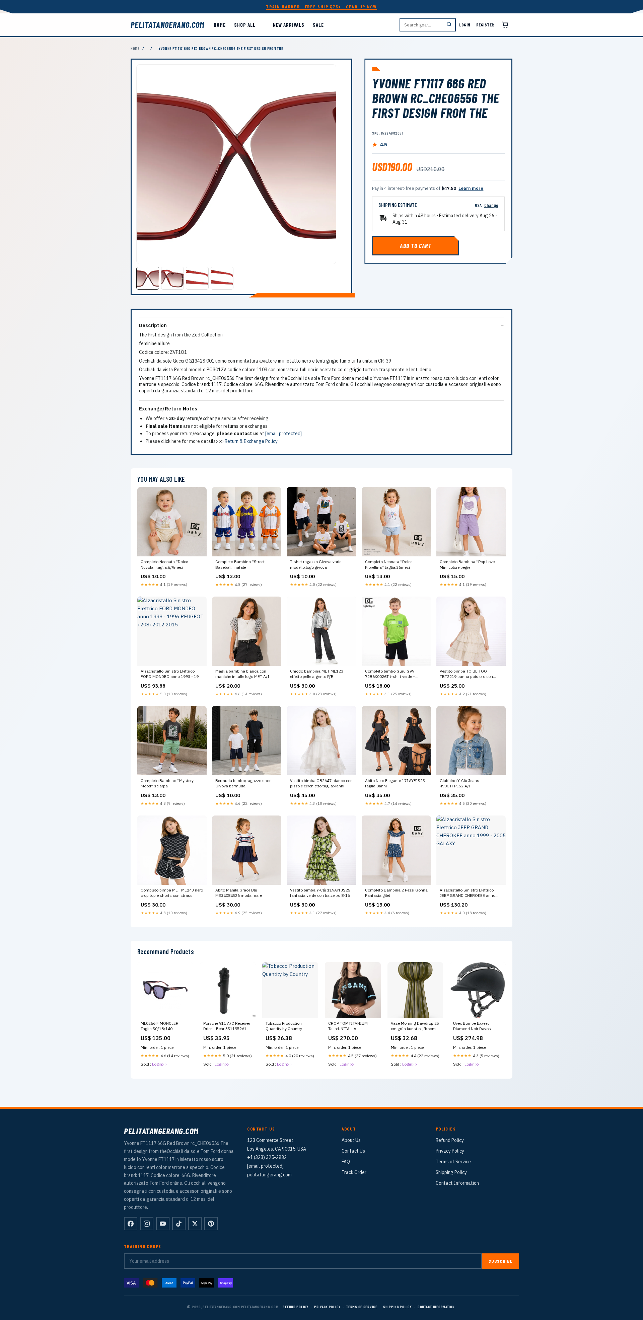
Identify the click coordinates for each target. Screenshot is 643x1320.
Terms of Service (453, 1162)
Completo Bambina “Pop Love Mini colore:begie (467, 564)
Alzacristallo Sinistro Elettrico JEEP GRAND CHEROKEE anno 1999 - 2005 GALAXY (467, 893)
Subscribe (500, 1261)
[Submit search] (449, 25)
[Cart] (505, 24)
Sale (318, 25)
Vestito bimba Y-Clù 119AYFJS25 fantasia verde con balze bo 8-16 (320, 892)
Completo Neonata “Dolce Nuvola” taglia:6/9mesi (164, 564)
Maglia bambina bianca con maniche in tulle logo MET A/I (242, 674)
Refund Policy (450, 1140)
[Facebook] (130, 1223)
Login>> (159, 1064)
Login (464, 24)
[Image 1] (147, 278)
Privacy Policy (450, 1151)
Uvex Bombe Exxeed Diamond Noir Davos (472, 1026)
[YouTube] (162, 1223)
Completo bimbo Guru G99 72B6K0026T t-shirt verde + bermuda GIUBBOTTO (390, 674)
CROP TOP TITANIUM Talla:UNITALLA (348, 1026)
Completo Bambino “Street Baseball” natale (240, 564)
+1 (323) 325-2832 (267, 1157)
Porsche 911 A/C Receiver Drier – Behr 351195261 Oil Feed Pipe (226, 1026)
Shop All (244, 25)
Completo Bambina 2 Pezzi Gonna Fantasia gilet (396, 892)
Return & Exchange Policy (251, 441)
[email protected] (283, 434)
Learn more (470, 188)
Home (220, 25)
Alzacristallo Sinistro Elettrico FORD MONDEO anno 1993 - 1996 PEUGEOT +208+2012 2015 (172, 674)
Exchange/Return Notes (168, 408)
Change (491, 205)
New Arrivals (288, 25)
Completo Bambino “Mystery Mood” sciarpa (167, 783)
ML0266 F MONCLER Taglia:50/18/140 (159, 1026)
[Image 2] (172, 278)
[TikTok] (179, 1223)
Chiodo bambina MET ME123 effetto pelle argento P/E (316, 674)
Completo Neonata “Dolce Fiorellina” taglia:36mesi (388, 564)
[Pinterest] (211, 1223)
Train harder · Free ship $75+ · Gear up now (321, 6)
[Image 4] (222, 278)
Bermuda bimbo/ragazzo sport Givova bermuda (243, 783)
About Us (351, 1140)
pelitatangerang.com (167, 25)
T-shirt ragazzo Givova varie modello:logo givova (315, 564)
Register (485, 24)
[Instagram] (146, 1223)
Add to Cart (415, 245)
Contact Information (457, 1183)
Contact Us (353, 1151)
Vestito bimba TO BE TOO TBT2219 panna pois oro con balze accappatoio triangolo (466, 674)
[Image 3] (197, 278)
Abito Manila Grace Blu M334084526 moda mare (238, 892)
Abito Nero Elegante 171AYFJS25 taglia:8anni (395, 783)
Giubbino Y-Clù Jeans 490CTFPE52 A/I (459, 783)
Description (153, 325)
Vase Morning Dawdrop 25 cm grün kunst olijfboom (415, 1026)
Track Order (354, 1172)
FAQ (346, 1162)
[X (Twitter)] (195, 1223)
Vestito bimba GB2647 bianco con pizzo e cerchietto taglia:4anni (321, 783)
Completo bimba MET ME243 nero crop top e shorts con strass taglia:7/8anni (172, 893)
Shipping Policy (451, 1172)
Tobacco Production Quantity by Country (284, 1026)
